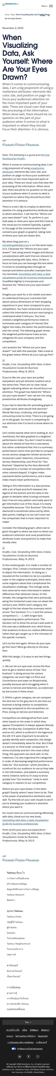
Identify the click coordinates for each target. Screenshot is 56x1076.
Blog (12, 15)
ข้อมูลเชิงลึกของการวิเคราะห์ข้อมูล (23, 889)
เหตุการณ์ (11, 954)
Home (7, 15)
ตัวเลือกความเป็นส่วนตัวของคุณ (30, 1048)
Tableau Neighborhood (18, 943)
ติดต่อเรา (11, 900)
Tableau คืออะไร (16, 872)
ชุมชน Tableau (15, 911)
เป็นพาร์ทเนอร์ (13, 976)
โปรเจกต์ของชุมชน (16, 938)
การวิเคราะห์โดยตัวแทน (18, 878)
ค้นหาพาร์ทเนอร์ (14, 971)
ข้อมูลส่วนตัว (43, 1036)
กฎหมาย (9, 1036)
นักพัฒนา (34, 1030)
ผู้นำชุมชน (12, 927)
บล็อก (24, 1030)
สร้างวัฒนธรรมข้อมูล (17, 883)
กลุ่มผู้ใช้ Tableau (15, 922)
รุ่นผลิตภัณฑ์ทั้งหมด (16, 1009)
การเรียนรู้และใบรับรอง (18, 998)
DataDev (11, 933)
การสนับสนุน (13, 987)
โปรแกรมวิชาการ (15, 949)
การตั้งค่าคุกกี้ (41, 1042)
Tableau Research (15, 894)
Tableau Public (14, 916)
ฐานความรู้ (12, 993)
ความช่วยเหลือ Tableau (18, 1003)
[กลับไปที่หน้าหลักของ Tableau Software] (12, 3)
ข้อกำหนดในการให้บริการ (25, 1036)
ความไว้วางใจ (12, 1030)
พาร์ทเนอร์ (12, 965)
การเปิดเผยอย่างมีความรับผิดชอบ (20, 1042)
